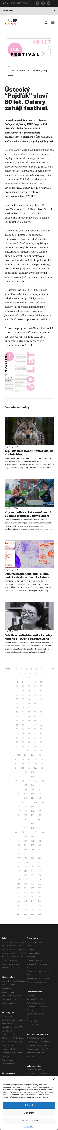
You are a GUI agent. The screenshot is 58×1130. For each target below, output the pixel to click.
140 (25, 789)
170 (32, 819)
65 (29, 721)
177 (25, 828)
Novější (8, 668)
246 (25, 901)
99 (22, 751)
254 (25, 910)
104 (25, 755)
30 (29, 690)
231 (32, 884)
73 (17, 729)
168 (19, 819)
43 (17, 703)
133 (35, 781)
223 (32, 875)
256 (39, 910)
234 (25, 888)
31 (35, 690)
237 (18, 892)
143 (18, 793)
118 (22, 768)
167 (39, 815)
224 (39, 875)
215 (32, 867)
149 (32, 798)
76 (35, 729)
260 (39, 914)
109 (29, 759)
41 (35, 699)
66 (35, 721)
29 (23, 690)
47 (41, 703)
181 (22, 832)
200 (39, 849)
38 (17, 699)
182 (29, 832)
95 (29, 746)
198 (25, 849)
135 (19, 785)
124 (32, 772)
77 (41, 729)
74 (23, 729)
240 (39, 892)
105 (32, 755)
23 (17, 686)
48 (17, 708)
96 (35, 746)
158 (32, 806)
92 (41, 742)
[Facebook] (37, 3)
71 (35, 725)
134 (42, 781)
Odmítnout (29, 1113)
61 (35, 716)
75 (29, 729)
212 (39, 862)
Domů (9, 67)
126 (19, 776)
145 (32, 793)
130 (16, 781)
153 (29, 802)
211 (33, 862)
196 (39, 845)
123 (25, 772)
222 (25, 875)
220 (39, 871)
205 (18, 858)
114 (29, 763)
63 (17, 721)
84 (23, 738)
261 (29, 918)
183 (35, 832)
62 (41, 716)
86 (35, 738)
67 (41, 721)
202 (25, 854)
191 (32, 841)
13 (18, 678)
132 (29, 781)
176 (19, 828)
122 (19, 772)
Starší (51, 668)
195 (32, 845)
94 (23, 746)
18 (17, 682)
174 (32, 824)
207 (32, 858)
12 (42, 673)
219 (32, 871)
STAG (25, 3)
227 (32, 879)
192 (39, 841)
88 (17, 742)
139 (19, 789)
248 (39, 901)
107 (16, 759)
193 (18, 845)
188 (39, 836)
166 (32, 815)
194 (25, 845)
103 (18, 755)
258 (25, 914)
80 (29, 733)
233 (18, 888)
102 (42, 751)
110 (36, 759)
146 (39, 793)
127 (25, 776)
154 (35, 802)
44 (23, 703)
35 (29, 695)
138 (39, 785)
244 (39, 897)
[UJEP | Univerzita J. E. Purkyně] (10, 22)
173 (25, 824)
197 (18, 849)
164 (18, 815)
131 (22, 781)
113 (23, 763)
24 (23, 686)
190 (25, 841)
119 (29, 768)
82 (41, 733)
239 (32, 892)
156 (19, 806)
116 (42, 763)
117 (16, 768)
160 (19, 811)
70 (29, 725)
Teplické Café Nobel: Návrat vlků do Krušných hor (29, 452)
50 (29, 708)
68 (17, 725)
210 (26, 862)
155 (42, 802)
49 (23, 708)
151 (16, 802)
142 (39, 789)
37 (41, 695)
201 (18, 854)
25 (29, 686)
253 (18, 910)
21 (35, 682)
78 (17, 733)
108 (22, 759)
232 (39, 884)
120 (35, 768)
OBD (13, 3)
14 (23, 678)
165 (25, 815)
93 (17, 746)
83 (17, 738)
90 (29, 742)
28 (17, 690)
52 (41, 708)
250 (26, 905)
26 (35, 686)
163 (39, 811)
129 (39, 776)
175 (39, 824)
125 (39, 772)
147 (19, 798)
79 (23, 733)
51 (35, 708)
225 (18, 879)
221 (18, 875)
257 (18, 914)
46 (35, 703)
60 (29, 716)
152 (22, 802)
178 (32, 828)
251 (33, 905)
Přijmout (29, 1105)
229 (18, 884)
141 (32, 789)
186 (25, 836)
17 (40, 678)
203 (32, 854)
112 (16, 763)
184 (42, 832)
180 (16, 832)
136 (25, 785)
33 (17, 695)
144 (25, 793)
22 (41, 682)
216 (39, 867)
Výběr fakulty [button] (8, 11)
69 (23, 725)
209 (19, 862)
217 (19, 871)
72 (41, 725)
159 (39, 806)
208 (39, 858)
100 (28, 751)
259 (32, 914)
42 (41, 699)
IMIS (19, 3)
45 (29, 703)
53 (17, 712)
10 (31, 673)
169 (25, 819)
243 (32, 897)
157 (25, 806)
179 (39, 828)
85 (29, 738)
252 (39, 905)
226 (25, 879)
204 (39, 854)
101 (35, 751)
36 (35, 695)
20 (29, 682)
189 (19, 841)
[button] (53, 1079)
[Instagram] (43, 3)
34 (23, 695)
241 (18, 897)
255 (32, 910)
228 (39, 879)
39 (23, 699)
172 (19, 824)
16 (35, 678)
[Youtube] (48, 3)
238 (25, 892)
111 (43, 759)
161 (26, 811)
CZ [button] (4, 3)
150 (39, 798)
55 (29, 712)
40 (29, 699)
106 (39, 755)
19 (23, 682)
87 (41, 738)
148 (25, 798)
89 (23, 742)
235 (32, 888)
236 (39, 888)
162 (32, 811)
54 (23, 712)
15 (29, 678)
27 (41, 686)
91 (35, 742)
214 (25, 867)
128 (32, 776)
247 (32, 901)
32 (41, 690)
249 (19, 905)
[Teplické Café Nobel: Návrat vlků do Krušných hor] (29, 431)
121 (42, 768)
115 (35, 763)
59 (23, 716)
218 (25, 871)
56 (35, 712)
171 (39, 819)
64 (23, 721)
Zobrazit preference (29, 1121)
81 (35, 733)
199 (32, 849)
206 (25, 858)
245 (18, 901)
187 (32, 836)
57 (41, 712)
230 (25, 884)
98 (16, 751)
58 (17, 716)
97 (41, 746)
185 (19, 836)
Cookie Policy (29, 1127)
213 (19, 867)
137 (32, 785)
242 (25, 897)
